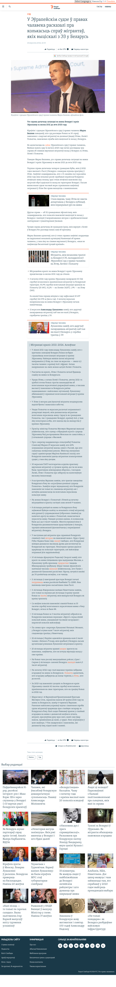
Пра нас (33, 945)
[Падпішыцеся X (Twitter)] (71, 946)
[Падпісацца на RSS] (103, 946)
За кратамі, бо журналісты (12, 966)
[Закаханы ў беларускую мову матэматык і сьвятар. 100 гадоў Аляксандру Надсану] (72, 906)
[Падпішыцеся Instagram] (92, 946)
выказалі (53, 569)
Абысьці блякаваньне (38, 949)
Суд (29, 14)
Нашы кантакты (36, 962)
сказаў (57, 541)
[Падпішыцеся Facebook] (65, 946)
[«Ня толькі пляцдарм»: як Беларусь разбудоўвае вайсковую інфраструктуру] (100, 906)
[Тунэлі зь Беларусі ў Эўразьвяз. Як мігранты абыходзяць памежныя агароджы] (100, 815)
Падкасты (5, 949)
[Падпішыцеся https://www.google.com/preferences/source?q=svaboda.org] (60, 946)
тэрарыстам (63, 563)
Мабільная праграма (38, 953)
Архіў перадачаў (8, 958)
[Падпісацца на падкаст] (82, 946)
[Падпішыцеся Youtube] (76, 946)
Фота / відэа (6, 962)
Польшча (68, 673)
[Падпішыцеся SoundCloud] (87, 946)
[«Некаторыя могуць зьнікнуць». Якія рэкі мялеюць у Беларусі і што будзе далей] (44, 819)
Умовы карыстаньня (38, 966)
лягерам (49, 538)
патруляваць (37, 582)
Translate (111, 2)
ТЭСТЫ (99, 7)
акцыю (63, 649)
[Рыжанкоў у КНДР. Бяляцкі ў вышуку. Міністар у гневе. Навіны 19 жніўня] (44, 896)
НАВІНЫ (108, 7)
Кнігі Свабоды (7, 953)
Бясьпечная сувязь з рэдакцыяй (42, 958)
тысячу (43, 596)
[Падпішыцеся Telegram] (98, 946)
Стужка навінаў (7, 945)
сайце (48, 145)
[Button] (50, 49)
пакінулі (71, 662)
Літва (76, 676)
